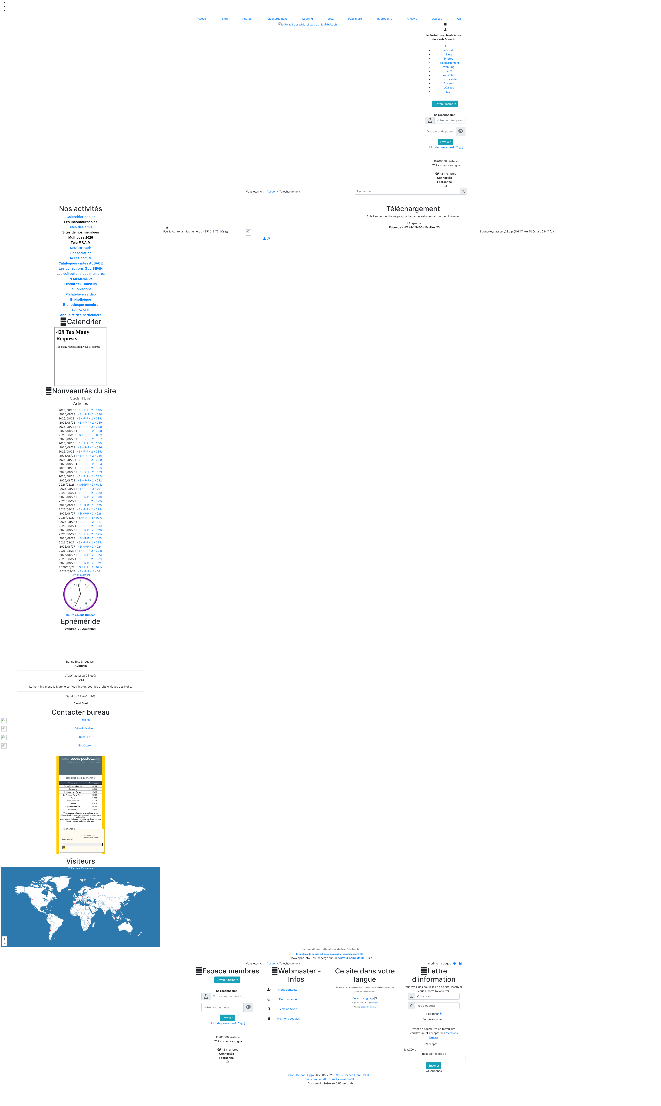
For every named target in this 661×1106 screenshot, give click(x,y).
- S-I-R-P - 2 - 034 (90, 464)
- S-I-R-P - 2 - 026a (90, 526)
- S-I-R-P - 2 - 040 (90, 414)
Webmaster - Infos (296, 975)
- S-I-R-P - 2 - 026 (89, 530)
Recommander (288, 999)
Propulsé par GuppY (301, 1075)
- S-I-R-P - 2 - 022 (89, 563)
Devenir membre (445, 104)
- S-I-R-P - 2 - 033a (90, 468)
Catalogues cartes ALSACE (81, 263)
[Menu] (445, 25)
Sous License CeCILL (342, 1079)
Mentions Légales (288, 1018)
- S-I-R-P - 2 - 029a (90, 501)
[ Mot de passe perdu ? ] (445, 147)
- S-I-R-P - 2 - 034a (90, 459)
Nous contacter (287, 989)
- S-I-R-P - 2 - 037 (90, 439)
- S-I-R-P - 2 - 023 (89, 555)
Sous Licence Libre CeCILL (354, 1075)
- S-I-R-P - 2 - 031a (89, 484)
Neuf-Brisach (80, 248)
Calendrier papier (80, 217)
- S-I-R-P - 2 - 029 (89, 505)
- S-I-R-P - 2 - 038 (90, 431)
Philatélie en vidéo (80, 294)
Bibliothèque (80, 299)
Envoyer (445, 142)
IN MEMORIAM (81, 279)
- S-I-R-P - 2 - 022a (90, 559)
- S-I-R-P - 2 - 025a (90, 534)
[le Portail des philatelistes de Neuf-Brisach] (308, 24)
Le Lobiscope (81, 289)
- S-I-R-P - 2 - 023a (90, 550)
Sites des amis (81, 227)
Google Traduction (368, 1007)
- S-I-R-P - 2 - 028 (89, 513)
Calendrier (80, 322)
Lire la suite (79, 575)
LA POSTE (80, 310)
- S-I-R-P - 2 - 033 (90, 472)
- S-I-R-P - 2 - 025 (89, 538)
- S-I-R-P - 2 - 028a (90, 509)
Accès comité (81, 258)
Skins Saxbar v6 (315, 1079)
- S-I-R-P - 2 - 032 (90, 480)
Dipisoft (375, 1003)
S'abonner (432, 1013)
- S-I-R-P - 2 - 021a (89, 567)
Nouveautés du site (80, 391)
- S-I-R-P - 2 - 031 (90, 488)
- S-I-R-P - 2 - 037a (89, 435)
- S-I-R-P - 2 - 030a (90, 493)
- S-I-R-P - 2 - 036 (90, 447)
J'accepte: (433, 1044)
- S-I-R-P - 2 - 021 (90, 571)
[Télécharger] (265, 238)
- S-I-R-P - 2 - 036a (90, 443)
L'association (81, 253)
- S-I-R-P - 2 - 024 (89, 546)
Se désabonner (432, 1019)
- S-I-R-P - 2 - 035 (90, 455)
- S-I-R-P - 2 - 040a (90, 410)
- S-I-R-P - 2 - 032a (90, 476)
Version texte (288, 1009)
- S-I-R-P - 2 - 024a (90, 542)
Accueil (271, 191)
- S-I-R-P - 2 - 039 (90, 422)
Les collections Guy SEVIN (81, 268)
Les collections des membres (80, 274)
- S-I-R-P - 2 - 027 (90, 521)
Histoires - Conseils (80, 284)
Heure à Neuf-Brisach (80, 615)
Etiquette (414, 223)
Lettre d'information (433, 975)
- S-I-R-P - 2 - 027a (89, 517)
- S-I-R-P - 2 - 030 (89, 497)
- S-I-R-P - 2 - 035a (90, 451)
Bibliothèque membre (80, 305)
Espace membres (227, 971)
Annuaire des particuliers (80, 315)
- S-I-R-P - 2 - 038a (90, 426)
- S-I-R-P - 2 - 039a (90, 418)
